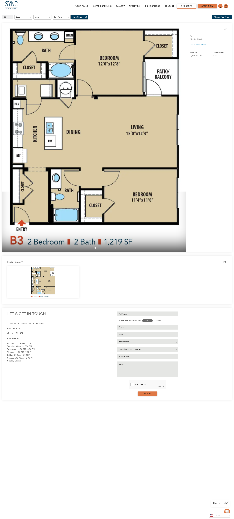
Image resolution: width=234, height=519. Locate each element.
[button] (219, 515)
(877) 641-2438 (13, 328)
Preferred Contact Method (130, 320)
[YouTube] (21, 333)
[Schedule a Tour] (226, 6)
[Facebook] (8, 333)
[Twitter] (12, 333)
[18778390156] (220, 6)
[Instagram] (17, 333)
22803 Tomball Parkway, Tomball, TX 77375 (25, 323)
